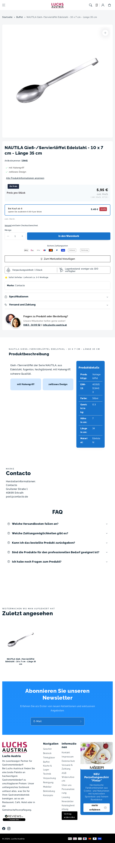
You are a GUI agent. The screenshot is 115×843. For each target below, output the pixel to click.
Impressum (68, 756)
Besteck (47, 753)
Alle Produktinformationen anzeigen (25, 178)
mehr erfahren (94, 807)
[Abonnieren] (81, 721)
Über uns (66, 785)
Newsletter (68, 801)
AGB (64, 773)
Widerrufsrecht (68, 779)
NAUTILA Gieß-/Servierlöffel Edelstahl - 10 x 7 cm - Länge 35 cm (62, 17)
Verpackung (49, 778)
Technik (47, 774)
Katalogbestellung (68, 807)
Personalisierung (68, 791)
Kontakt (66, 752)
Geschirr (47, 749)
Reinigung (48, 782)
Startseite (7, 17)
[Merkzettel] (97, 5)
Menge (8, 230)
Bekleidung (49, 791)
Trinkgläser (49, 757)
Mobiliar (47, 787)
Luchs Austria (18, 839)
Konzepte (48, 795)
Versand (8, 226)
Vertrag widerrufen (69, 815)
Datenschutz (68, 761)
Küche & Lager (47, 768)
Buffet (19, 17)
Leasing (66, 797)
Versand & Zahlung (67, 767)
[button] (3, 5)
